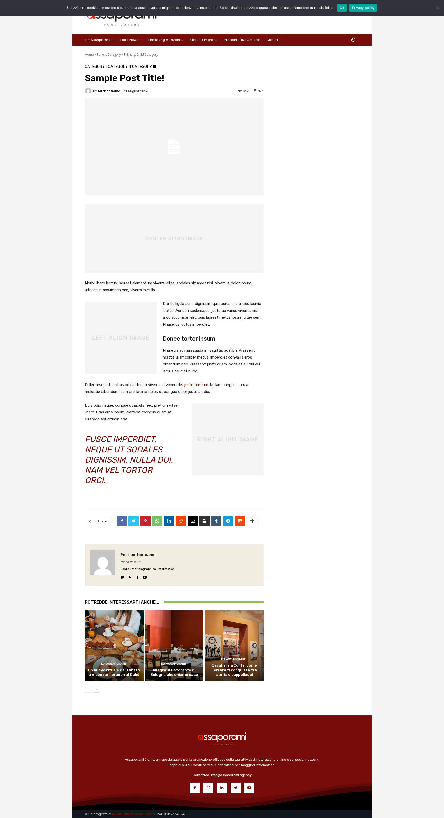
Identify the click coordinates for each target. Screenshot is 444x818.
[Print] (204, 521)
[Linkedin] (169, 521)
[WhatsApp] (157, 521)
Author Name (109, 91)
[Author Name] (89, 91)
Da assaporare (113, 663)
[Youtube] (249, 788)
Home (89, 54)
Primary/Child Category (141, 54)
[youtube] (145, 576)
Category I (96, 67)
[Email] (193, 521)
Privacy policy (363, 8)
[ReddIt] (181, 521)
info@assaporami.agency (231, 775)
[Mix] (240, 521)
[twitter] (122, 576)
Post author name (138, 554)
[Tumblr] (216, 521)
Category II (119, 67)
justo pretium (196, 384)
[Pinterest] (145, 521)
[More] (252, 521)
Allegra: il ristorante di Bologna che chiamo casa (174, 672)
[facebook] (137, 576)
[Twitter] (133, 521)
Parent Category (109, 54)
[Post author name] (102, 565)
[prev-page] (88, 689)
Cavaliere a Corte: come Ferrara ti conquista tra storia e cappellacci (234, 670)
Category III (144, 67)
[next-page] (96, 689)
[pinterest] (130, 576)
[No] (437, 7)
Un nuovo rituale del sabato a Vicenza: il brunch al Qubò (114, 672)
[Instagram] (208, 788)
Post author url (130, 562)
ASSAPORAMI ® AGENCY (132, 814)
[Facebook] (122, 521)
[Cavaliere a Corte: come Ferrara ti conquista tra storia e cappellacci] (234, 645)
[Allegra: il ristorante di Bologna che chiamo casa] (174, 645)
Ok (342, 8)
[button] (353, 40)
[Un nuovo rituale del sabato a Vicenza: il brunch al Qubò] (114, 645)
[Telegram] (228, 521)
